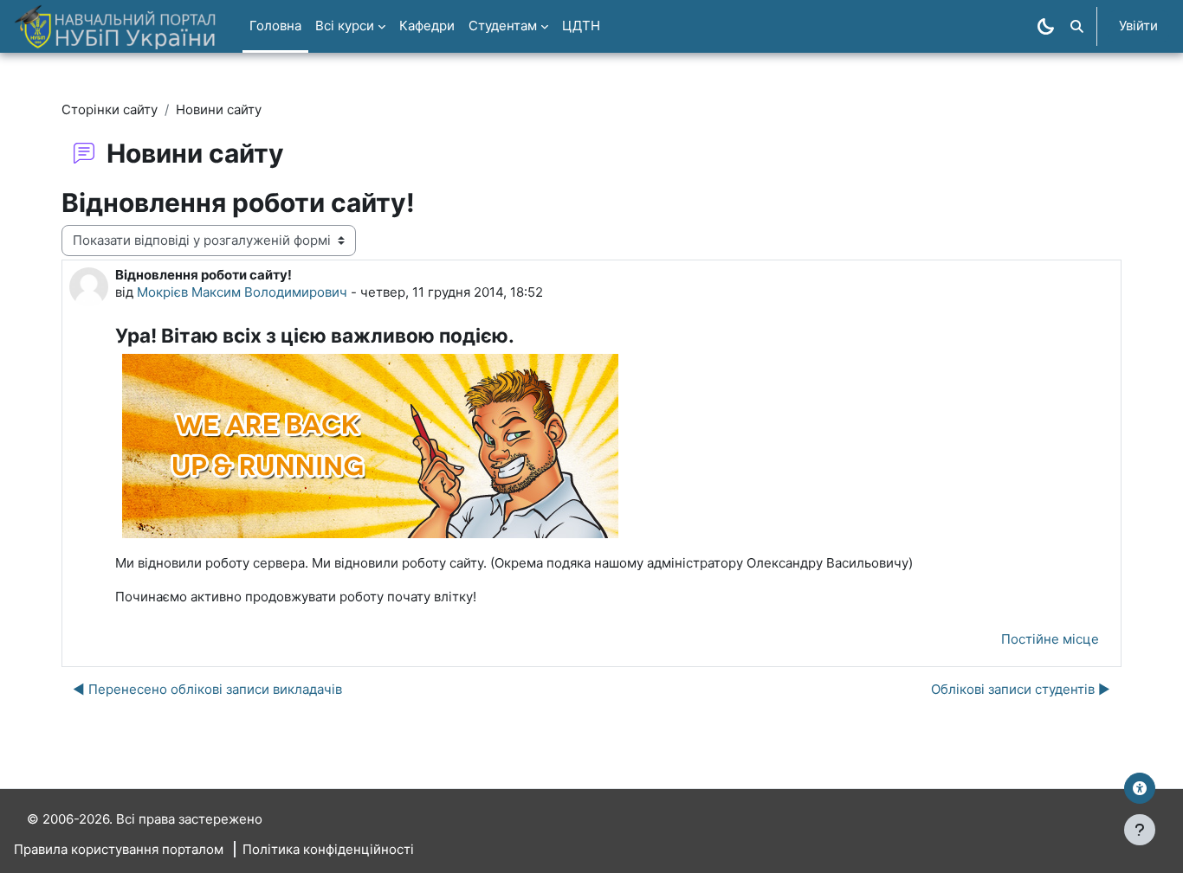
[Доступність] (1139, 788)
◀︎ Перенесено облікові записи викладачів (207, 689)
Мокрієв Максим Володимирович (242, 292)
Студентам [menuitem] (503, 25)
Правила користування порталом (118, 849)
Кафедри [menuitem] (427, 25)
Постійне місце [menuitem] (1050, 639)
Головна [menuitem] (275, 25)
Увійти (1138, 25)
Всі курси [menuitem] (344, 25)
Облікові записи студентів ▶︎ (1020, 689)
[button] (1077, 26)
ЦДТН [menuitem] (581, 25)
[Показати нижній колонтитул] (1139, 829)
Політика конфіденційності (328, 849)
